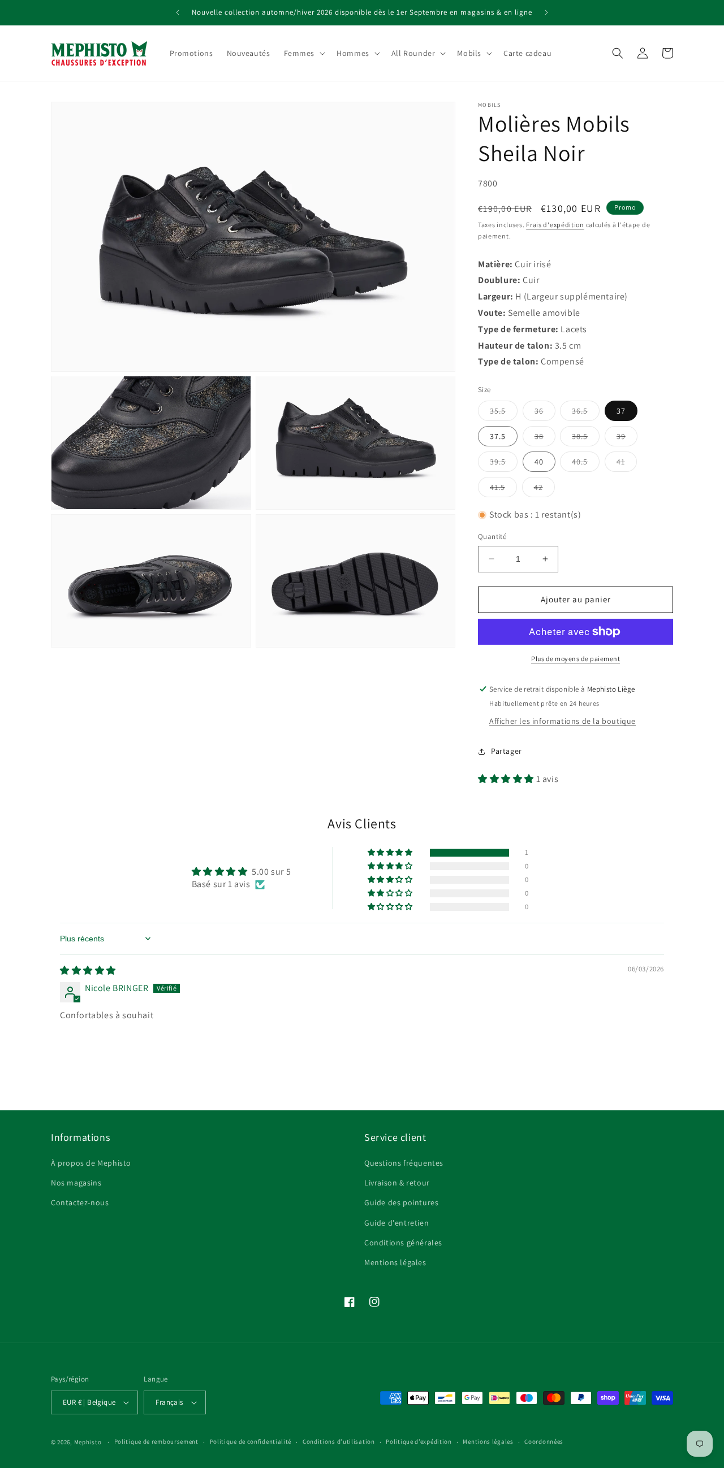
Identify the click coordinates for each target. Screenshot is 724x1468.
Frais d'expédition (555, 224)
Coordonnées (543, 1441)
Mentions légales (395, 1262)
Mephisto (88, 1442)
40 (539, 462)
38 (545, 438)
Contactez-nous (80, 1202)
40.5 (586, 464)
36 (545, 413)
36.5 (586, 413)
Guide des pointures (401, 1202)
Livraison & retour (397, 1183)
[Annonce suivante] (546, 12)
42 (544, 489)
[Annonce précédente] (177, 12)
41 (627, 464)
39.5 (504, 464)
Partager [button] (506, 751)
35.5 (504, 413)
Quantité (492, 536)
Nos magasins (76, 1183)
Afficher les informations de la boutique (562, 721)
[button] (303, 53)
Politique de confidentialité (251, 1441)
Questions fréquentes (403, 1163)
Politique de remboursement (156, 1441)
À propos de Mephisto (91, 1163)
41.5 (503, 489)
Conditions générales (403, 1242)
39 (627, 438)
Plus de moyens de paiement (575, 658)
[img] (88, 970)
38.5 (586, 438)
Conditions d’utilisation (339, 1441)
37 (621, 411)
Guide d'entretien (396, 1223)
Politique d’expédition (418, 1441)
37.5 (498, 436)
